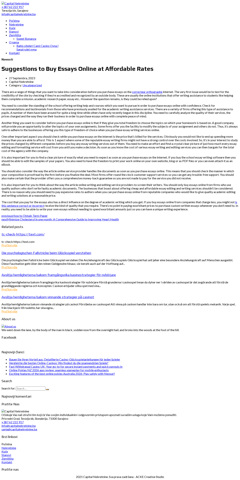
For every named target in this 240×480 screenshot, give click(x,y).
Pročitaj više (9, 245)
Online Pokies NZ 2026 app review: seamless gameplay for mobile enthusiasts (59, 370)
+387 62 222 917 (13, 422)
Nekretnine (9, 448)
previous (25, 215)
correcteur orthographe (147, 92)
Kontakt (7, 462)
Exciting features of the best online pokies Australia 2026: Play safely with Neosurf (62, 373)
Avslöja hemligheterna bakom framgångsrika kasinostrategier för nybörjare (59, 275)
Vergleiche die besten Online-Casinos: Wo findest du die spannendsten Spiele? (58, 363)
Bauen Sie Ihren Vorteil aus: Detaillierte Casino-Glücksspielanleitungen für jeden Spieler (64, 359)
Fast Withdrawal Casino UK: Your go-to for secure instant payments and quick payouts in (65, 366)
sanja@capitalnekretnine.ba (19, 429)
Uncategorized (32, 85)
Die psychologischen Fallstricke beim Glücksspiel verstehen (46, 253)
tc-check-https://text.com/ (23, 234)
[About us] (9, 326)
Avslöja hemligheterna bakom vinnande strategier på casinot (48, 297)
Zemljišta (8, 458)
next (60, 219)
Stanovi (6, 455)
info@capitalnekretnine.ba (19, 425)
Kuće (5, 451)
